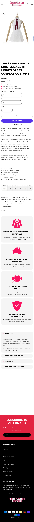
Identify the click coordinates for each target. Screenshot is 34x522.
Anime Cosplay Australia (18, 517)
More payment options (17, 124)
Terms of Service (8, 471)
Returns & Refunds (8, 464)
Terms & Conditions (8, 456)
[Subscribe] (29, 435)
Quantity (3, 106)
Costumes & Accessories (7, 91)
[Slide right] (20, 60)
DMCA (5, 460)
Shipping (3, 80)
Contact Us (6, 453)
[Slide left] (13, 60)
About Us (5, 449)
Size (2, 99)
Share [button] (4, 210)
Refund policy (7, 475)
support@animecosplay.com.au (12, 348)
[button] (2, 4)
